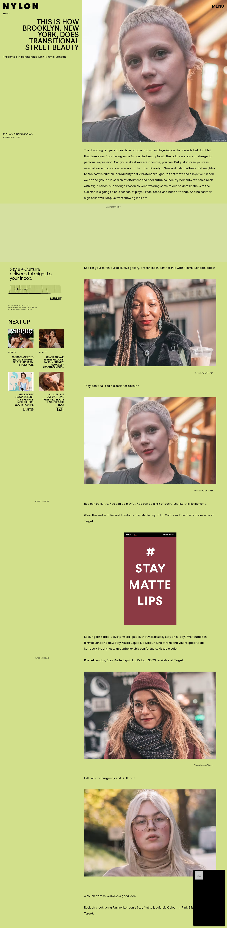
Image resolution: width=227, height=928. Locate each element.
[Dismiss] (221, 873)
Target (88, 521)
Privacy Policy (26, 309)
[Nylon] (20, 6)
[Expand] (197, 873)
